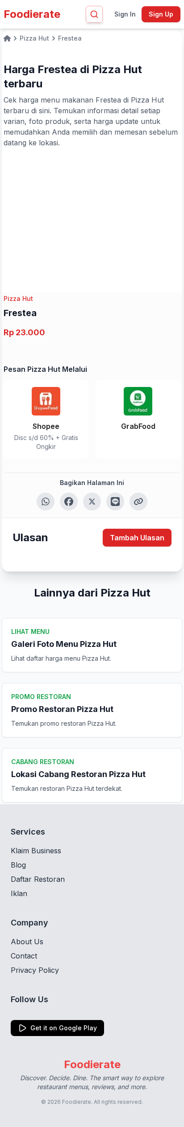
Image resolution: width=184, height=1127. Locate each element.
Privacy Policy (35, 970)
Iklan (19, 893)
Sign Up (161, 14)
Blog (18, 864)
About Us (27, 941)
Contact (24, 955)
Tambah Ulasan (137, 537)
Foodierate (32, 14)
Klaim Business (36, 850)
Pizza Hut (18, 298)
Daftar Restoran (38, 879)
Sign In (125, 14)
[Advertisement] (92, 214)
